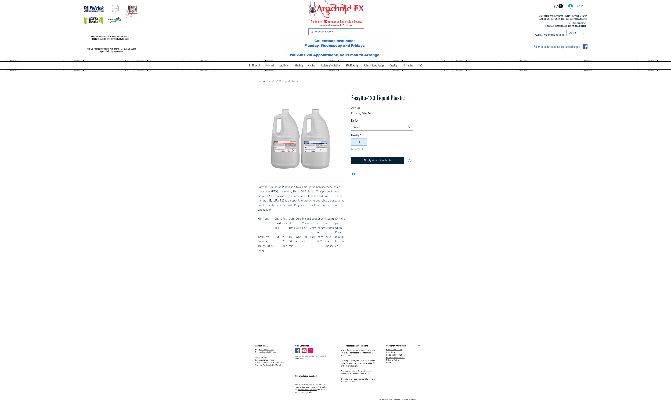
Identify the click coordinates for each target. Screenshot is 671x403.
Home (261, 81)
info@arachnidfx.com (267, 352)
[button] (558, 6)
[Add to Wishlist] (409, 161)
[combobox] (382, 127)
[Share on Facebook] (353, 174)
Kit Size (355, 120)
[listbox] (576, 33)
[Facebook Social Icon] (585, 46)
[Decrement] (354, 142)
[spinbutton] (359, 142)
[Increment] (364, 142)
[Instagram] (310, 350)
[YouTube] (304, 350)
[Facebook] (297, 350)
